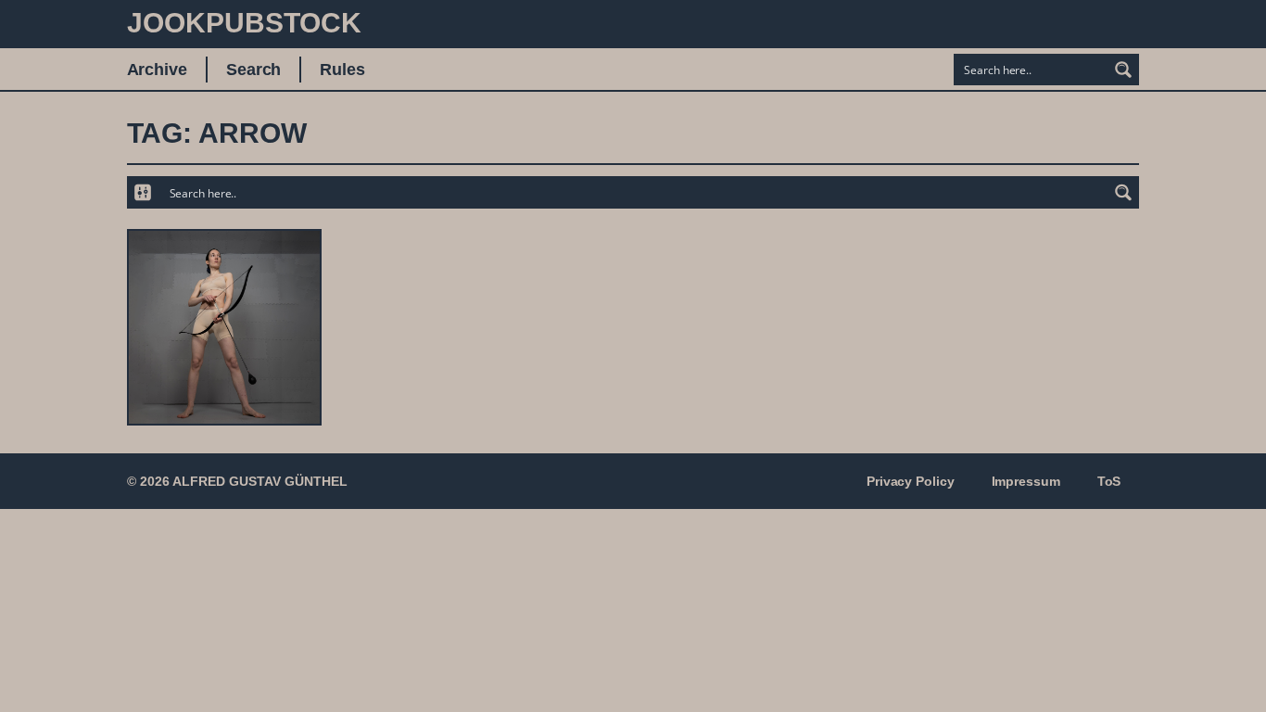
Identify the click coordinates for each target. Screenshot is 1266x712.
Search (253, 69)
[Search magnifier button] (1123, 69)
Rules (342, 69)
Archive (157, 69)
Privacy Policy (911, 481)
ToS (1109, 481)
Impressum (1026, 481)
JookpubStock (244, 22)
